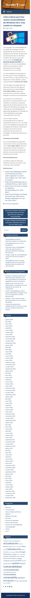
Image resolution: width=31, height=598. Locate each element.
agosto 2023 (9, 397)
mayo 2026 (8, 326)
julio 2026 (8, 322)
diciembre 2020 (10, 465)
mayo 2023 (8, 403)
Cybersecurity (13, 549)
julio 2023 (8, 399)
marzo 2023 (8, 407)
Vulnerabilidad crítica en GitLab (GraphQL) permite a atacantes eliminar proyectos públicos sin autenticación (15, 263)
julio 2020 (8, 476)
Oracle (18, 556)
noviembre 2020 (10, 468)
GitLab (17, 552)
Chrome (19, 546)
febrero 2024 (9, 384)
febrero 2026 (9, 332)
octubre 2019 (9, 495)
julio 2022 (8, 425)
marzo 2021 (8, 459)
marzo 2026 (9, 330)
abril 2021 (8, 457)
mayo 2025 (8, 352)
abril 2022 (8, 431)
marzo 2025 (8, 356)
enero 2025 (8, 360)
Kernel (11, 554)
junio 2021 (8, 453)
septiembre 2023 (10, 395)
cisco (23, 546)
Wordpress (8, 580)
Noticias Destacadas (11, 522)
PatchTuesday (11, 558)
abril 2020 (8, 483)
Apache (5, 546)
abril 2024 (8, 380)
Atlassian (14, 546)
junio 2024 (8, 375)
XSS (15, 581)
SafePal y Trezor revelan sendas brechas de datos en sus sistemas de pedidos (15, 300)
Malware (7, 514)
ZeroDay (24, 581)
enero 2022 (8, 437)
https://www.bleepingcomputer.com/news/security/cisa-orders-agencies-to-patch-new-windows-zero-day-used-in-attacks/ (16, 176)
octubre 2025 (9, 341)
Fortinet (5, 552)
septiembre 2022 (10, 420)
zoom (8, 583)
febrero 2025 (9, 358)
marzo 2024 (9, 382)
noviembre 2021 (10, 442)
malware (6, 556)
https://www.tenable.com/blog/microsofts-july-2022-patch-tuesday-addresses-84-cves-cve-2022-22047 (16, 197)
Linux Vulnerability (21, 554)
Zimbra (7, 529)
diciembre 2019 (9, 491)
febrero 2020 (9, 487)
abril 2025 (8, 354)
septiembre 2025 (10, 343)
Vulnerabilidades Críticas (9, 572)
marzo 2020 (9, 485)
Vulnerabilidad (12, 566)
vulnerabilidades (11, 570)
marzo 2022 (8, 433)
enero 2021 (8, 463)
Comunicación (9, 510)
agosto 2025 (9, 345)
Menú (9, 12)
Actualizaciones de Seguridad (11, 541)
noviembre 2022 (10, 416)
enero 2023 (8, 412)
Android (21, 544)
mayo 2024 (8, 377)
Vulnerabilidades (10, 527)
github (13, 552)
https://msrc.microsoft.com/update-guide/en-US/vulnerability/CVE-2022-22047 (16, 189)
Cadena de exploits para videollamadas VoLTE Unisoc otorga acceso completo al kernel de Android (16, 307)
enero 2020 (8, 489)
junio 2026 (8, 324)
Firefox (22, 549)
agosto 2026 (9, 319)
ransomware (14, 561)
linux (15, 554)
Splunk (10, 563)
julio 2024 (8, 373)
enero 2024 (8, 386)
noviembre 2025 (10, 339)
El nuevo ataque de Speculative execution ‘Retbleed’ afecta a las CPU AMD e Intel (15, 222)
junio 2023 (8, 401)
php (17, 558)
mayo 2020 (8, 480)
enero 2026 (8, 334)
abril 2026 (8, 328)
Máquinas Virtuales (11, 516)
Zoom (7, 531)
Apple (10, 546)
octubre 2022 (9, 418)
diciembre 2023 (10, 388)
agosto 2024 (9, 371)
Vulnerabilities (9, 574)
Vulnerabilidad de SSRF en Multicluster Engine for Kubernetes (15, 240)
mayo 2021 (8, 455)
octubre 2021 (9, 444)
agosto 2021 (8, 448)
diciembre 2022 (10, 414)
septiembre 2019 (10, 498)
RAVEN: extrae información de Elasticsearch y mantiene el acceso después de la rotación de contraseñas (16, 286)
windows (21, 578)
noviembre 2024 (10, 364)
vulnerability (10, 577)
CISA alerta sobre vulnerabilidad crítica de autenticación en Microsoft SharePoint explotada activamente (14, 250)
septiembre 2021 (10, 446)
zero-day (19, 581)
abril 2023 (8, 405)
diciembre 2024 (10, 362)
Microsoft (8, 518)
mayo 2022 (8, 429)
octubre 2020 (9, 470)
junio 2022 (8, 427)
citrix (4, 549)
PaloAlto (22, 556)
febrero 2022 (9, 435)
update (15, 563)
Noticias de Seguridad (11, 204)
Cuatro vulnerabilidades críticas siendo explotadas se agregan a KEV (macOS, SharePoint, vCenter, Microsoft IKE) (16, 293)
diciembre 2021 (9, 440)
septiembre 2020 (10, 472)
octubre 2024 (9, 367)
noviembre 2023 (10, 390)
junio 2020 (8, 478)
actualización (10, 543)
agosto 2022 (9, 422)
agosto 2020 (9, 474)
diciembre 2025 (10, 337)
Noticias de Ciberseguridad (16, 272)
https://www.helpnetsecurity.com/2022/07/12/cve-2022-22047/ (16, 183)
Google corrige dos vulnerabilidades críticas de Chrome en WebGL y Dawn (16, 256)
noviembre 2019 (10, 493)
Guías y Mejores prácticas (13, 512)
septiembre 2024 (10, 369)
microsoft (12, 556)
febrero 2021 (9, 461)
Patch (5, 558)
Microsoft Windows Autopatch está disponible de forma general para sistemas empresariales (15, 213)
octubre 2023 (9, 392)
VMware (22, 564)
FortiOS (10, 552)
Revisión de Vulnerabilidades (13, 525)
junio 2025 (8, 349)
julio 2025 (8, 347)
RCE (19, 561)
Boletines (8, 507)
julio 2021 (8, 450)
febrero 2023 (9, 410)
